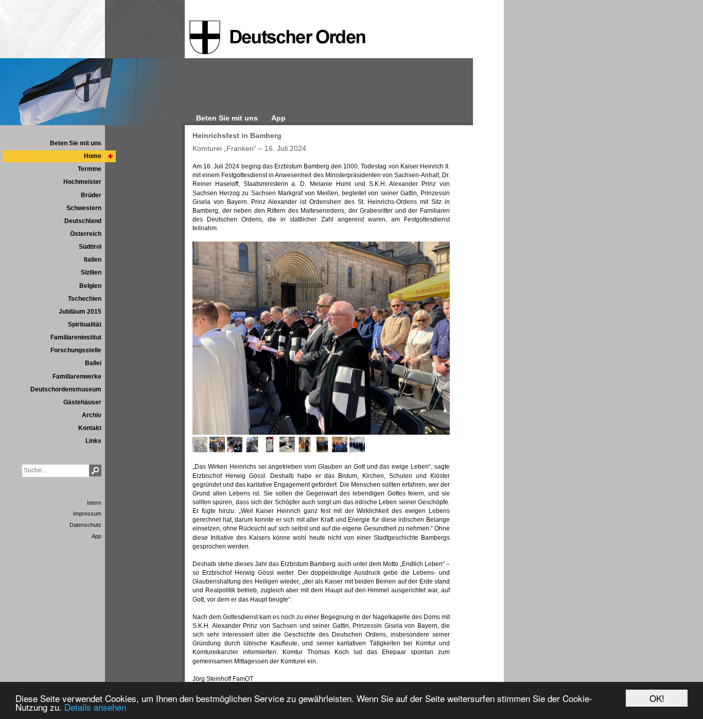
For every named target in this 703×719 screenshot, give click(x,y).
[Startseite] (277, 37)
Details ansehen (95, 706)
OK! (656, 698)
